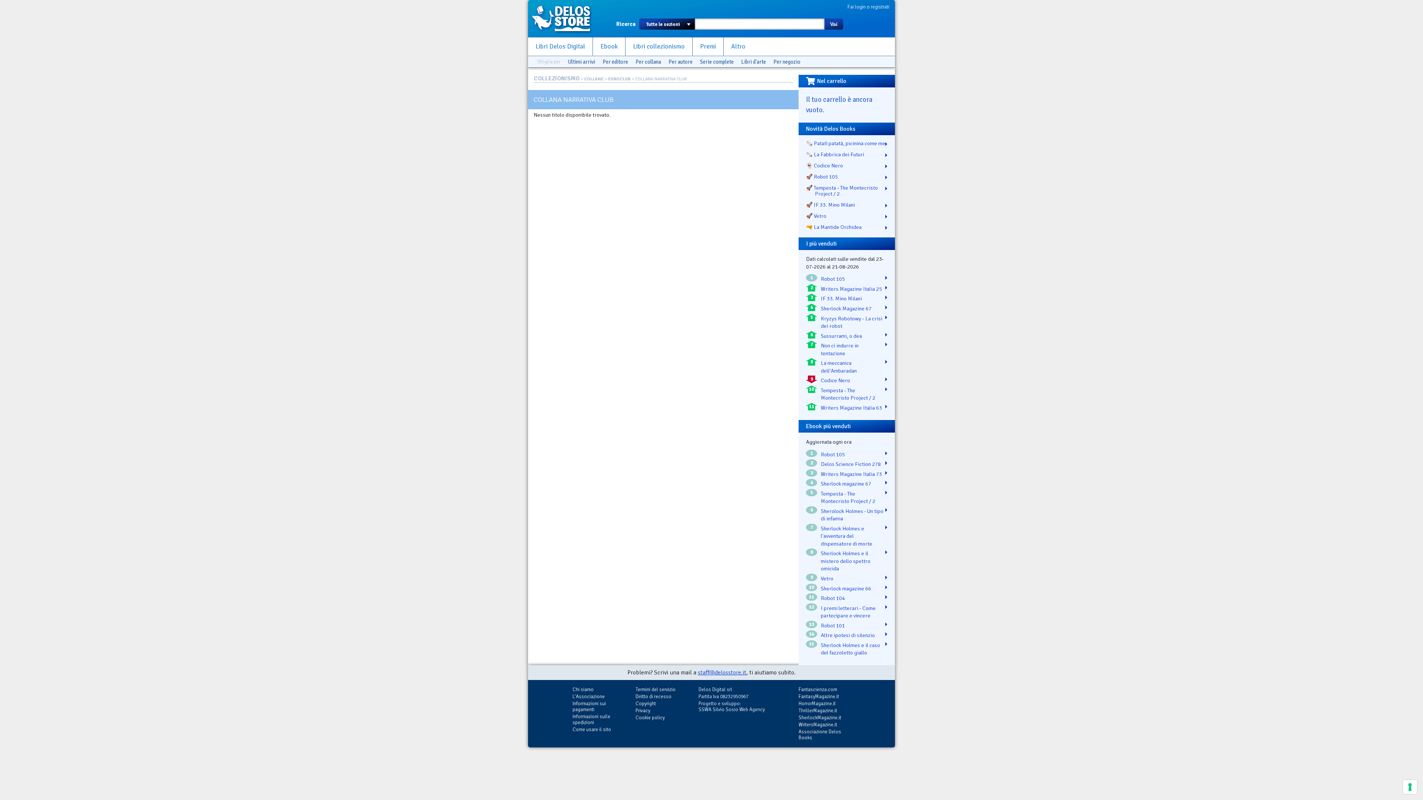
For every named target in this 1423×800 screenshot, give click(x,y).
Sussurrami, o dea (841, 336)
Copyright (646, 703)
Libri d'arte (753, 62)
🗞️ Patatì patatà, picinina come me (845, 143)
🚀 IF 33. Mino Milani (830, 205)
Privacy (643, 710)
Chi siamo (583, 689)
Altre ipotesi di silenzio (848, 635)
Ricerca (626, 24)
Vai (833, 24)
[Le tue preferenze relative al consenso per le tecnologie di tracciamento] (1410, 787)
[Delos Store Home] (565, 18)
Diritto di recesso (653, 696)
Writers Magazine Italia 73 (851, 474)
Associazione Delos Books (820, 735)
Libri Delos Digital (560, 46)
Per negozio (786, 62)
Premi (708, 46)
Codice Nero (835, 380)
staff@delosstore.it (722, 672)
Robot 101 (833, 625)
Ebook (609, 46)
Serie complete (717, 62)
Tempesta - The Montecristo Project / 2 (848, 394)
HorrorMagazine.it (817, 703)
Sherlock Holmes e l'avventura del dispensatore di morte (846, 536)
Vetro (827, 578)
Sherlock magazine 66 (846, 588)
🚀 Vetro (816, 216)
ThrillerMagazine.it (818, 710)
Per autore (681, 62)
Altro (738, 46)
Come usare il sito (592, 729)
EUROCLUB (619, 79)
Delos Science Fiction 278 (851, 464)
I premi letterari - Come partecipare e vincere (848, 612)
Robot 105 (833, 279)
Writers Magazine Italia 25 (851, 289)
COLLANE (594, 79)
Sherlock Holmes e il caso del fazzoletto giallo (850, 649)
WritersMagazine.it (818, 724)
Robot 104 (833, 598)
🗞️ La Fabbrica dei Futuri (835, 154)
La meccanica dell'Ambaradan (839, 367)
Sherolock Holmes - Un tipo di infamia (852, 515)
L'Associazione (589, 696)
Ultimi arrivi (581, 62)
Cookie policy (650, 717)
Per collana (648, 62)
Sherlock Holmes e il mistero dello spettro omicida (845, 561)
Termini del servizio (656, 689)
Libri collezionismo (659, 46)
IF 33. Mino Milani (841, 298)
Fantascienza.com (818, 689)
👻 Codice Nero (824, 166)
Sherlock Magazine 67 (846, 308)
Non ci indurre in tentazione (840, 349)
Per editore (615, 62)
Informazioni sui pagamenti (589, 706)
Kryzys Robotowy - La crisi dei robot (851, 322)
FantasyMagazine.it (819, 696)
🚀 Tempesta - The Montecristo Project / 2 (842, 191)
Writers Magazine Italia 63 (851, 407)
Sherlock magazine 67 (846, 483)
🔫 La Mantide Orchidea (834, 227)
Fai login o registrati (868, 7)
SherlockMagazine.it (820, 717)
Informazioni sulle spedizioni (591, 719)
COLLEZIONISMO (557, 78)
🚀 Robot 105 (822, 177)
